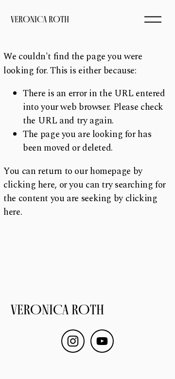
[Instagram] (73, 341)
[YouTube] (102, 341)
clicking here (28, 185)
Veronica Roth (40, 19)
